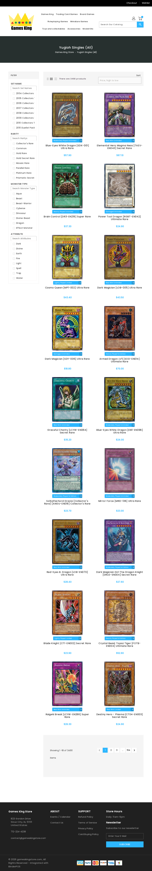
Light (18, 263)
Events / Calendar (60, 816)
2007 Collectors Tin (26, 108)
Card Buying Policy (88, 834)
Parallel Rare (22, 168)
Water (19, 278)
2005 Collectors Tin (26, 98)
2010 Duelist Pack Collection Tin (33, 127)
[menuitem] (47, 14)
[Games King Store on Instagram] (10, 3)
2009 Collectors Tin (26, 117)
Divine (19, 248)
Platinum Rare (23, 172)
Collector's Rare (24, 143)
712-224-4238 (18, 831)
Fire (17, 258)
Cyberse (20, 208)
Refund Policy (85, 816)
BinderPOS (14, 866)
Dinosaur (20, 213)
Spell (18, 268)
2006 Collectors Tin (26, 103)
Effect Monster (24, 227)
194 (128, 750)
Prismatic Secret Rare (27, 177)
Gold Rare (21, 153)
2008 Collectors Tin (26, 113)
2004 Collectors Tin (26, 93)
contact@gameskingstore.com (24, 838)
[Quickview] (50, 156)
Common (21, 148)
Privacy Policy (85, 828)
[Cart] (141, 19)
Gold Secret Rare (25, 158)
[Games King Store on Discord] (15, 3)
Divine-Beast (22, 218)
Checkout (131, 2)
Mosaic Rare (22, 163)
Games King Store (64, 52)
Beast (18, 198)
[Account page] (134, 19)
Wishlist (146, 2)
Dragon (19, 223)
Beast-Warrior (23, 203)
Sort (138, 75)
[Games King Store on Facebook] (4, 3)
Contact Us (56, 822)
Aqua (18, 193)
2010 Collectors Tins (26, 122)
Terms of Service (87, 822)
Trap (18, 273)
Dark (18, 243)
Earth (18, 253)
